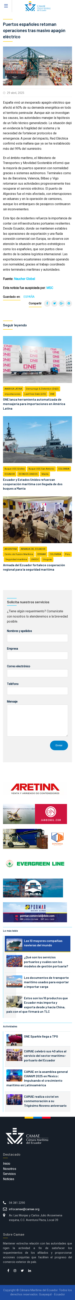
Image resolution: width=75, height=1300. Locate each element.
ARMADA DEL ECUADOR (33, 549)
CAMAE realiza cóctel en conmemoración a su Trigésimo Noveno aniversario (45, 1100)
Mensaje (12, 702)
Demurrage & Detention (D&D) (42, 389)
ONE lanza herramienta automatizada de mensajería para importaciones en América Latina (34, 403)
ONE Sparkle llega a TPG (41, 1036)
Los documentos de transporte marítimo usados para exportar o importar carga (46, 982)
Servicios (9, 1173)
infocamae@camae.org (24, 1209)
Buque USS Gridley (15, 469)
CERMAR (41, 554)
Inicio (6, 1163)
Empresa (12, 649)
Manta (45, 474)
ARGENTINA (11, 549)
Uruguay (47, 559)
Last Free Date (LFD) (35, 394)
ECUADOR (10, 474)
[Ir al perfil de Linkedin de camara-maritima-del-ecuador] (29, 1271)
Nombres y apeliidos (19, 631)
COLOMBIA (63, 469)
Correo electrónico (18, 666)
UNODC (35, 559)
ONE (52, 394)
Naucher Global (24, 278)
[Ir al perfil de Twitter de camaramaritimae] (22, 1271)
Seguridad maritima (16, 559)
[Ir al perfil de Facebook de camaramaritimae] (8, 1271)
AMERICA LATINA (13, 389)
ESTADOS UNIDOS (28, 474)
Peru (67, 554)
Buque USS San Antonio (41, 469)
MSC (49, 288)
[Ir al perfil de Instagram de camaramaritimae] (15, 1271)
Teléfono (13, 684)
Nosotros (9, 1168)
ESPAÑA (29, 297)
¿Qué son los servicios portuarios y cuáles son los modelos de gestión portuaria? (46, 961)
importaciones (12, 394)
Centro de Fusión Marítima (19, 554)
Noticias (8, 1179)
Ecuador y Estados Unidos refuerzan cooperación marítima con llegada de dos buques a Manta (32, 484)
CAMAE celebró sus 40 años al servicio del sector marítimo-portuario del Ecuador (45, 1055)
